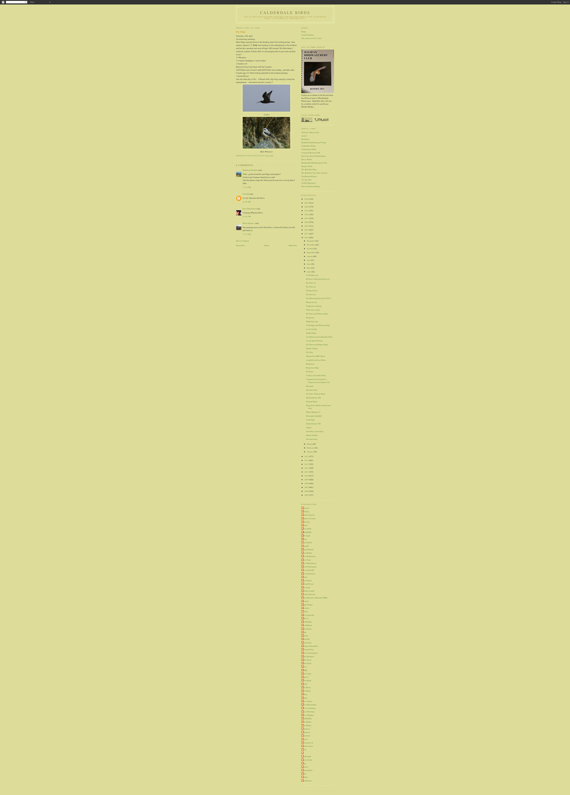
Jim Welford (307, 622)
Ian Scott (305, 608)
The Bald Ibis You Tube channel (314, 173)
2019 (306, 226)
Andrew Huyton (308, 515)
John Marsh (306, 628)
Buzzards (310, 386)
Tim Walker (306, 722)
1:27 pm (247, 187)
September (311, 252)
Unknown (306, 728)
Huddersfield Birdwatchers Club (314, 162)
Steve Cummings (309, 708)
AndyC (305, 525)
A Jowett (305, 508)
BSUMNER (306, 532)
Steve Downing (308, 711)
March (309, 444)
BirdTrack (305, 139)
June (309, 264)
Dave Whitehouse (309, 563)
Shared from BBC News (315, 356)
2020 (306, 222)
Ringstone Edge (312, 367)
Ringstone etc (311, 302)
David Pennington (309, 566)
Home (266, 245)
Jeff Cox (305, 618)
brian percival (307, 742)
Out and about (312, 390)
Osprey (309, 427)
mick (304, 773)
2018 (306, 229)
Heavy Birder (306, 159)
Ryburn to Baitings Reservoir (318, 279)
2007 (306, 487)
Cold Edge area (312, 275)
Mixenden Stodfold (314, 416)
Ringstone (310, 317)
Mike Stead (306, 659)
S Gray (304, 694)
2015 (306, 456)
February (310, 447)
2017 (306, 233)
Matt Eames (307, 642)
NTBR (304, 670)
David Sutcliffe (308, 570)
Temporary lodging (314, 306)
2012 (306, 468)
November (311, 244)
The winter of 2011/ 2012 (311, 38)
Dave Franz (306, 559)
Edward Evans (308, 584)
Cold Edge (310, 419)
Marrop (305, 635)
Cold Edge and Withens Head (318, 325)
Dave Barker (307, 553)
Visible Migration (308, 183)
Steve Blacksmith (309, 704)
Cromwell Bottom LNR (310, 152)
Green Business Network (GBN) (314, 597)
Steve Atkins (307, 701)
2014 (306, 460)
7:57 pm (247, 234)
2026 (306, 199)
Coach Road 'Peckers (314, 340)
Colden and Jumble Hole (316, 375)
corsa (304, 749)
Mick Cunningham (309, 653)
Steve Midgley (308, 715)
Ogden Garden (312, 348)
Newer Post (240, 245)
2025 (306, 202)
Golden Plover (312, 290)
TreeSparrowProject (309, 176)
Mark (304, 632)
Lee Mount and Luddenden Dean (319, 336)
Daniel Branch (308, 549)
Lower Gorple (311, 329)
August (310, 256)
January (310, 451)
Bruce (304, 539)
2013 (306, 464)
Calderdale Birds (285, 12)
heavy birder (307, 759)
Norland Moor (312, 401)
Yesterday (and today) (315, 431)
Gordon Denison (308, 594)
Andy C (304, 135)
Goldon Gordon (308, 590)
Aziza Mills (306, 528)
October (310, 248)
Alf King (305, 511)
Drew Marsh (307, 580)
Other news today (313, 309)
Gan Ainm (306, 587)
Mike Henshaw (308, 656)
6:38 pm (247, 201)
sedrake (305, 777)
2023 (306, 210)
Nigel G (305, 677)
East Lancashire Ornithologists (313, 156)
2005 (306, 495)
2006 (306, 491)
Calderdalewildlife (308, 149)
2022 (306, 214)
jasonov (305, 766)
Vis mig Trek (306, 179)
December (311, 240)
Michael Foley (308, 649)
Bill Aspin (306, 535)
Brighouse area (312, 321)
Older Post (293, 245)
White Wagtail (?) (313, 412)
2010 (306, 475)
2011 (306, 472)
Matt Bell (306, 639)
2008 (306, 483)
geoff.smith (306, 756)
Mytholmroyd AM (313, 397)
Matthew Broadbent (310, 646)
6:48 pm (247, 216)
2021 (306, 218)
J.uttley (305, 611)
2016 (306, 237)
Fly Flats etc (311, 282)
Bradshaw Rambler (250, 170)
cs (303, 753)
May (309, 267)
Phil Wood (306, 687)
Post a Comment (242, 240)
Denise (305, 577)
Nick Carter (306, 673)
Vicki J (305, 739)
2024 (306, 206)
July (309, 260)
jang (304, 763)
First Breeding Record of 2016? (318, 298)
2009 (306, 479)
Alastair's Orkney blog (310, 132)
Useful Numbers (307, 35)
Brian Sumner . (249, 223)
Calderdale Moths (308, 146)
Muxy (304, 666)
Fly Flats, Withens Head (315, 393)
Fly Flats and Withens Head (317, 313)
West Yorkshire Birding (310, 186)
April (309, 271)
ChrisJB (246, 194)
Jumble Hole (311, 333)
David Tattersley (308, 573)
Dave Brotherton (249, 208)
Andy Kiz (306, 522)
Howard (305, 601)
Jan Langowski (308, 615)
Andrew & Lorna (308, 518)
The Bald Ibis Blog (309, 169)
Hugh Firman (307, 604)
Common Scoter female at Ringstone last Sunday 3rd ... (318, 381)
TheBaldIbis (307, 718)
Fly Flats (309, 352)
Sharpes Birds (306, 166)
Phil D (304, 684)
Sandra (305, 697)
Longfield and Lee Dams (316, 360)
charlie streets (307, 746)
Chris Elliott (307, 542)
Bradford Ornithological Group (313, 142)
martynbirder (307, 770)
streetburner (307, 780)
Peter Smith (306, 680)
